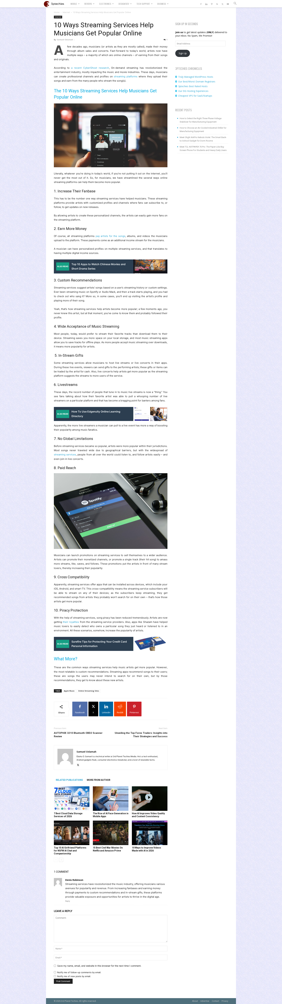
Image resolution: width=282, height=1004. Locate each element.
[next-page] (61, 860)
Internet (66, 12)
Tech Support (143, 3)
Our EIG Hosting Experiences (193, 91)
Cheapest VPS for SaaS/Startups (195, 95)
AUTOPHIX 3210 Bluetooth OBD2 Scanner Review (78, 735)
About (195, 1001)
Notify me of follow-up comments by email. (79, 972)
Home (57, 12)
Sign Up (183, 53)
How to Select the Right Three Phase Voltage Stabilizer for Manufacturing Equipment (200, 120)
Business (161, 3)
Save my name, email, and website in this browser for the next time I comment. (99, 965)
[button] (235, 3)
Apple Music (69, 691)
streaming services (65, 454)
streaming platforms (125, 76)
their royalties (71, 621)
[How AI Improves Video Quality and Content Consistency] (149, 798)
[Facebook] (200, 3)
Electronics (105, 3)
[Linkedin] (206, 3)
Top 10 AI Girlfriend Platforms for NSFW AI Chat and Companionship (70, 850)
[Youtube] (227, 3)
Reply (67, 901)
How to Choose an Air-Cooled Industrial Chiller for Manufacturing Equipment (203, 129)
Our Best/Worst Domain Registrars (196, 81)
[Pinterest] (211, 3)
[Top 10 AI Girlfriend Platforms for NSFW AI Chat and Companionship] (71, 833)
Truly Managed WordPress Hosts (195, 76)
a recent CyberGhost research (90, 67)
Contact (215, 1001)
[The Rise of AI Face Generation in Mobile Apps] (110, 798)
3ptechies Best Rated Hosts (193, 86)
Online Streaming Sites (88, 691)
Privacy (225, 1001)
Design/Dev (123, 3)
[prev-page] (56, 860)
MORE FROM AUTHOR (98, 780)
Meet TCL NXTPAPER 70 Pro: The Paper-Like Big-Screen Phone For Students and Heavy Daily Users (203, 148)
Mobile (73, 3)
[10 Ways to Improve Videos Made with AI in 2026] (149, 833)
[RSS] (217, 3)
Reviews (88, 3)
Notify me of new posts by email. (74, 976)
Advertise (204, 1001)
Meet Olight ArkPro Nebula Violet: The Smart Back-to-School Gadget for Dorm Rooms (203, 139)
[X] (222, 3)
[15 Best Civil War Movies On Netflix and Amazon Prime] (110, 833)
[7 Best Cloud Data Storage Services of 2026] (71, 798)
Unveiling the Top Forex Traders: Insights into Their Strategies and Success (141, 735)
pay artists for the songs (110, 236)
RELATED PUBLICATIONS (69, 780)
